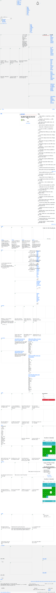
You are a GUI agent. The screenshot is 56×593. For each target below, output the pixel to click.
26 (47, 455)
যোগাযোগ (45, 581)
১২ (47, 492)
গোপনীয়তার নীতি (37, 581)
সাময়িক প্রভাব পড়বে (46, 470)
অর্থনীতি (28, 9)
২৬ (47, 496)
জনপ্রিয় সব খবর (53, 224)
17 (43, 453)
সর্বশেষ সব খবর (53, 171)
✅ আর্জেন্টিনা (23, 120)
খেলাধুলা (28, 12)
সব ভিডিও (53, 109)
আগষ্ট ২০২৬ (49, 484)
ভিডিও (3, 109)
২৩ (54, 494)
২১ (50, 494)
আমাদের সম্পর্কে (33, 581)
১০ (43, 492)
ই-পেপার (18, 1)
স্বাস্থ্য (27, 13)
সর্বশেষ (31, 24)
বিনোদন (28, 11)
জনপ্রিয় (39, 114)
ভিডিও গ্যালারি (4, 21)
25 (45, 455)
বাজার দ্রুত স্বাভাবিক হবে (47, 471)
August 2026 (49, 442)
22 (52, 453)
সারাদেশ (31, 28)
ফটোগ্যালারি (3, 21)
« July (44, 459)
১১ (45, 492)
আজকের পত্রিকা (19, 0)
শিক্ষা (27, 14)
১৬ (54, 492)
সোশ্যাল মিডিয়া (19, 3)
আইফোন (49, 590)
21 (50, 453)
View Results (28, 123)
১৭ (43, 494)
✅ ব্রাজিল (22, 119)
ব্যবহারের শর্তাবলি (41, 581)
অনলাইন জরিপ (23, 114)
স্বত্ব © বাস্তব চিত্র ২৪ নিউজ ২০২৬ (5, 592)
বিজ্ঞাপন (47, 581)
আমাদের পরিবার (19, 2)
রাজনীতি (28, 8)
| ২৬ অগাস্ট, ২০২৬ (4, 23)
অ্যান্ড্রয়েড (49, 589)
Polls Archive (50, 476)
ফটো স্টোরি (3, 20)
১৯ (47, 494)
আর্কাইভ (18, 3)
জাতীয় (27, 7)
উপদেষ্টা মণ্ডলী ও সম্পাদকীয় (51, 581)
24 (43, 455)
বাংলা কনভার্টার (19, 4)
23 (54, 453)
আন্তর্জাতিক (28, 10)
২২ (52, 494)
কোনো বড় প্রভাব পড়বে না (47, 472)
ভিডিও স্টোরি (4, 19)
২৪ (43, 496)
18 (45, 453)
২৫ (45, 496)
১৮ (45, 494)
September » (53, 459)
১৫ (52, 492)
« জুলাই (44, 501)
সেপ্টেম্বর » (53, 501)
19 (47, 453)
